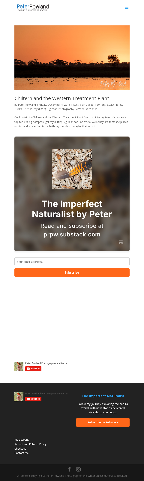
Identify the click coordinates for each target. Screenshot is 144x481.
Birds (119, 104)
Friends (27, 109)
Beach (111, 104)
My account (21, 439)
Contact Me (21, 453)
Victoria (80, 109)
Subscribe (72, 272)
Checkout (20, 448)
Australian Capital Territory (89, 104)
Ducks (18, 109)
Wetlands (91, 109)
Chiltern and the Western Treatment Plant (61, 98)
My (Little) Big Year (45, 109)
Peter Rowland (27, 104)
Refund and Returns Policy (30, 444)
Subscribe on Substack (103, 422)
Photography (66, 109)
